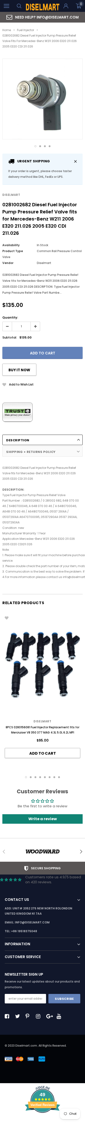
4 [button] (50, 146)
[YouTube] (60, 1016)
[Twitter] (18, 1016)
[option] (42, 17)
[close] (75, 161)
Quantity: (10, 317)
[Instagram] (39, 1016)
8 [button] (59, 777)
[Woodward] (42, 851)
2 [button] (40, 146)
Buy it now (19, 369)
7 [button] (54, 777)
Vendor (7, 263)
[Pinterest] (29, 1016)
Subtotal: (9, 337)
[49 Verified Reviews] (42, 1121)
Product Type (12, 251)
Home (6, 30)
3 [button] (45, 146)
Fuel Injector (25, 30)
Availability (11, 245)
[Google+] (49, 1016)
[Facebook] (8, 1016)
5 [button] (45, 777)
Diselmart (11, 195)
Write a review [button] (42, 819)
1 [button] (35, 146)
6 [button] (50, 777)
